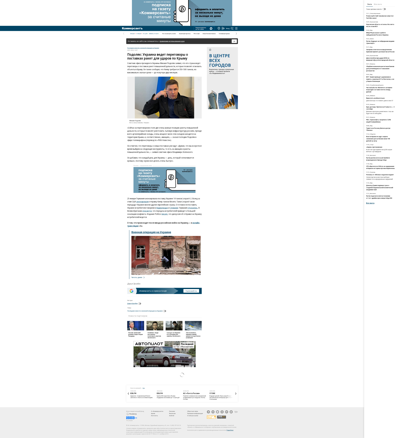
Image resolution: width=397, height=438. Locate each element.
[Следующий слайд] (236, 394)
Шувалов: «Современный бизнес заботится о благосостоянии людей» (141, 396)
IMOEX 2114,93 (153, 34)
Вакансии (172, 413)
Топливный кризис (224, 34)
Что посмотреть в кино (169, 34)
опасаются (147, 211)
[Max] (231, 411)
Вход (228, 28)
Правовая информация (195, 413)
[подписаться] (140, 304)
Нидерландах (162, 208)
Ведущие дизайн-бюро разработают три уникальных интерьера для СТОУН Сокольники (220, 397)
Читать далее (137, 277)
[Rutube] (226, 411)
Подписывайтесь (191, 291)
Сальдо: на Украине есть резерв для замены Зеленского (173, 334)
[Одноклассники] (222, 411)
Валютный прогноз (185, 34)
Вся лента (370, 203)
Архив (153, 413)
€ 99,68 (139, 34)
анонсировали (142, 201)
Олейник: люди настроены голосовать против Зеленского (154, 335)
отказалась (193, 208)
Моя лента (378, 4)
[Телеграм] (208, 411)
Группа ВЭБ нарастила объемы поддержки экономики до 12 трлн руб (168, 396)
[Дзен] (217, 411)
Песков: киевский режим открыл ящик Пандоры (135, 334)
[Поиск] (232, 28)
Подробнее (230, 430)
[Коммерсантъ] (132, 28)
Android (171, 416)
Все (144, 388)
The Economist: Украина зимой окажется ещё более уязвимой (193, 335)
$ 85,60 (132, 34)
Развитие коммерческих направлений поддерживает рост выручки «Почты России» (194, 397)
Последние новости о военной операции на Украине (143, 48)
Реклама (172, 411)
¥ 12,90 (145, 34)
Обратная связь (192, 411)
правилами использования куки (172, 41)
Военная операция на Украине (151, 232)
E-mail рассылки (192, 416)
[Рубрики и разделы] (236, 28)
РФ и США (197, 34)
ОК (234, 41)
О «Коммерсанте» (157, 411)
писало (164, 214)
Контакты (154, 416)
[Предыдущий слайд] (128, 394)
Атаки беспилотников (209, 34)
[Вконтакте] (213, 411)
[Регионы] (219, 28)
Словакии (174, 208)
